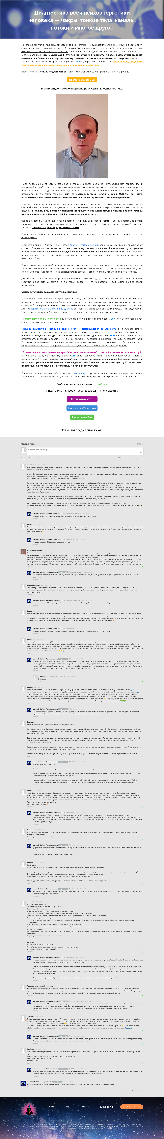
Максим (72, 845)
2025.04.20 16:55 (87, 600)
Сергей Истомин (75, 600)
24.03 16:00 (85, 513)
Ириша (72, 709)
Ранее (40, 458)
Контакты (86, 1106)
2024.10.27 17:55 (81, 709)
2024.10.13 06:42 (81, 1036)
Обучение (52, 1106)
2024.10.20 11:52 (80, 812)
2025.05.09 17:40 (88, 572)
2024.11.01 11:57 (38, 611)
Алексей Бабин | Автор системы (55, 676)
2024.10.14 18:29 (58, 986)
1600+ (112, 335)
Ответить (30, 508)
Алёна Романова (75, 513)
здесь (79, 61)
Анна (72, 957)
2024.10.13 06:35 (40, 1016)
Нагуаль (73, 762)
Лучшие (31, 458)
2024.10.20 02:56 (39, 830)
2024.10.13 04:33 (81, 1069)
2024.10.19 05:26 (81, 889)
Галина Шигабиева (76, 572)
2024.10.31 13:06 (71, 676)
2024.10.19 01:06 (40, 862)
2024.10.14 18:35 (97, 1001)
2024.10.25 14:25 (39, 722)
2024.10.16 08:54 (37, 902)
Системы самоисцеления (84, 245)
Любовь (72, 889)
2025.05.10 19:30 (80, 539)
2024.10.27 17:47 (38, 687)
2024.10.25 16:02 (81, 762)
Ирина (72, 628)
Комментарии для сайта (134, 1090)
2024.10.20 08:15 (38, 790)
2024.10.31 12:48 (80, 659)
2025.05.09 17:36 (48, 550)
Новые (23, 458)
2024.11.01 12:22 (80, 628)
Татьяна (73, 1036)
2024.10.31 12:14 (38, 639)
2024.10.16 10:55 (79, 957)
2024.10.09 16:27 (68, 1082)
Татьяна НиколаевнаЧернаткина (80, 1001)
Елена (72, 659)
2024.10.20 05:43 (81, 845)
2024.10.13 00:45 (40, 1049)
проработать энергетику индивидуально (51, 308)
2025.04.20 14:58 (46, 585)
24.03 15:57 (45, 465)
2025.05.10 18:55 (38, 524)
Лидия (72, 539)
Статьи (68, 1106)
